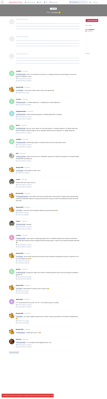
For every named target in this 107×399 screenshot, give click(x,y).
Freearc (20, 210)
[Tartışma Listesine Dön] (2, 2)
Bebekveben (21, 332)
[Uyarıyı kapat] (51, 395)
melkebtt (20, 90)
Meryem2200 (21, 74)
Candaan (20, 256)
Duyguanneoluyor (23, 196)
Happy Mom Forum (15, 2)
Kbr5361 (20, 316)
